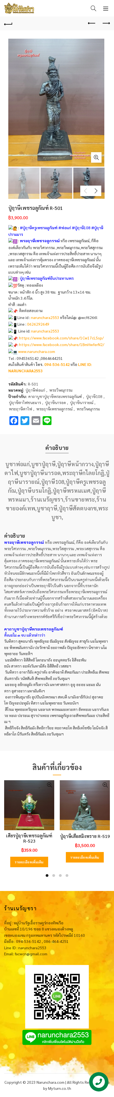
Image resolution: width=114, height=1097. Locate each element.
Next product (106, 23)
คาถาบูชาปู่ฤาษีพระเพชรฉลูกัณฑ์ (55, 396)
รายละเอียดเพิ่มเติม (29, 862)
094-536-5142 (57, 364)
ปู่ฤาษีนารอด (55, 402)
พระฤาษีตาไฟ (20, 408)
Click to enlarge (96, 157)
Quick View (49, 785)
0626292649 (38, 323)
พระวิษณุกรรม (60, 389)
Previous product (92, 23)
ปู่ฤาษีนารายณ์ (81, 402)
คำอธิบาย (57, 447)
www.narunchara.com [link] (36, 351)
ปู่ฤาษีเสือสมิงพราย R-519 (85, 836)
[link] (61, 337)
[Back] (8, 23)
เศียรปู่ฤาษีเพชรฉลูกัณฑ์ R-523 (29, 838)
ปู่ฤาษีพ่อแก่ (35, 389)
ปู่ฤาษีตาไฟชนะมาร (25, 402)
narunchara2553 (45, 317)
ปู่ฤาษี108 (94, 396)
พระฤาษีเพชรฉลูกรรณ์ (54, 408)
